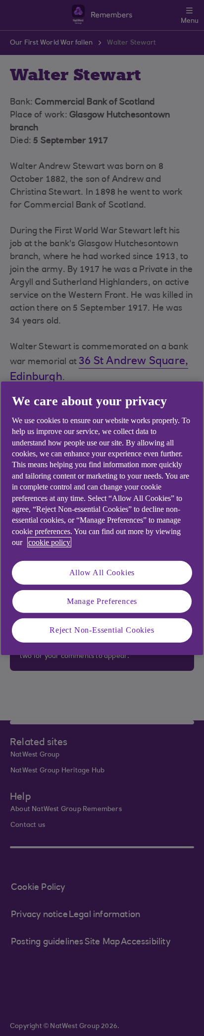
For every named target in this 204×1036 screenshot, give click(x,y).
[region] (102, 517)
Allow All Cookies (102, 572)
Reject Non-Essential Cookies (102, 630)
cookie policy (49, 542)
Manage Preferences (102, 601)
